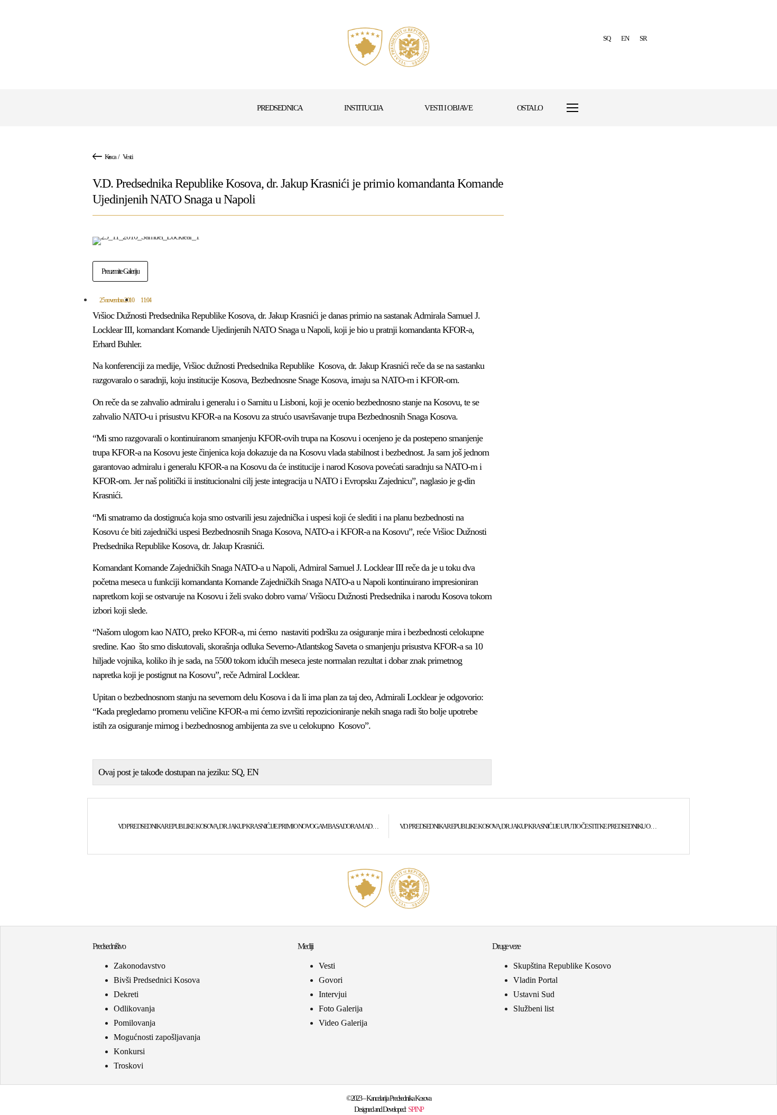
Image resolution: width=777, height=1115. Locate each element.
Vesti (128, 157)
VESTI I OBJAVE (448, 108)
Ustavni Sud (533, 994)
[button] (598, 108)
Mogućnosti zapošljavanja (157, 1037)
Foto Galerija (341, 1008)
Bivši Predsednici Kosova (157, 979)
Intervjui (333, 994)
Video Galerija (343, 1022)
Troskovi (128, 1065)
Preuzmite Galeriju (120, 271)
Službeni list (533, 1008)
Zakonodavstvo (139, 965)
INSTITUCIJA (363, 108)
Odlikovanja (134, 1008)
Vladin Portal (535, 979)
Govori (331, 979)
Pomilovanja (134, 1022)
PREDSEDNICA (280, 108)
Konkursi (129, 1051)
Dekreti (126, 994)
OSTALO (530, 108)
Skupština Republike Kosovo (562, 965)
